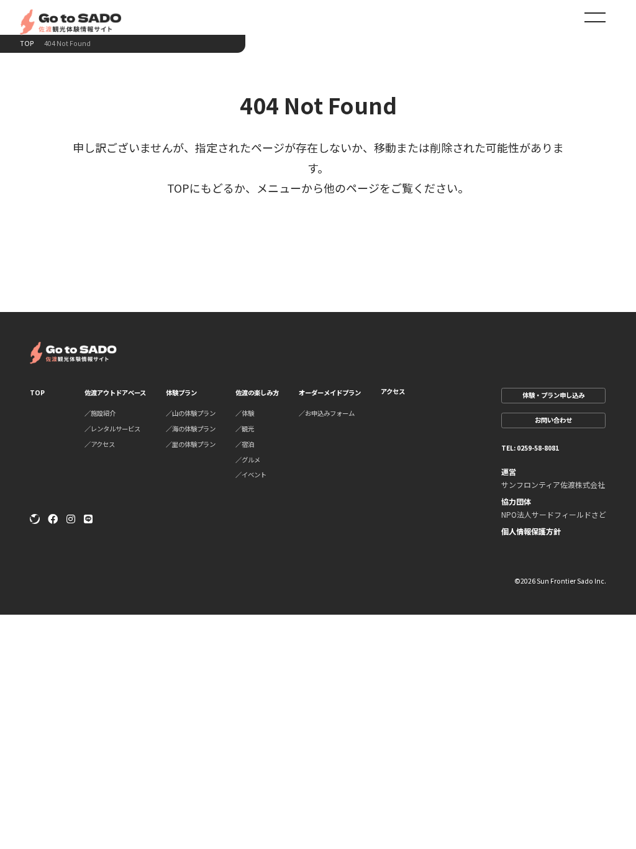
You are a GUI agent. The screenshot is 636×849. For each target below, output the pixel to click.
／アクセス (99, 444)
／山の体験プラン (191, 413)
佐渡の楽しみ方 (257, 392)
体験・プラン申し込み (553, 395)
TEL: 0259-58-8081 (530, 447)
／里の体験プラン (191, 444)
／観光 (244, 428)
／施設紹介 (100, 413)
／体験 (244, 413)
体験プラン (181, 392)
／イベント (250, 474)
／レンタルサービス (112, 428)
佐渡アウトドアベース (115, 392)
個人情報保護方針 (531, 531)
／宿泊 (244, 444)
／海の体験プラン (191, 428)
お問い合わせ (553, 419)
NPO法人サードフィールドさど (553, 514)
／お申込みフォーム (327, 413)
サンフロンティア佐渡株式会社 (553, 484)
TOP (27, 43)
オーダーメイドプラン (330, 392)
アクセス (393, 391)
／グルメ (247, 459)
